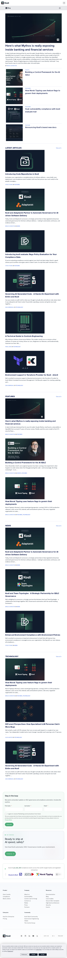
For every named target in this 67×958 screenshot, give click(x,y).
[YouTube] (33, 935)
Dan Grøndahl (9, 307)
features (17, 184)
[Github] (25, 935)
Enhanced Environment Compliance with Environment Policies (32, 635)
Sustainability (28, 896)
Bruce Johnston (12, 65)
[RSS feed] (37, 935)
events (19, 473)
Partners (26, 907)
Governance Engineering (31, 918)
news (18, 226)
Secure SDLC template (52, 901)
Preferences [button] (10, 951)
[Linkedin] (29, 935)
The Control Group (29, 923)
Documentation (50, 894)
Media (26, 903)
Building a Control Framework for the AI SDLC (25, 462)
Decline (33, 954)
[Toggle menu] (64, 3)
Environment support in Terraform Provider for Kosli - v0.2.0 (31, 375)
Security (48, 905)
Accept (42, 954)
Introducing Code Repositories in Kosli (22, 174)
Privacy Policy (8, 820)
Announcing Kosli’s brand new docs (40, 127)
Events (48, 907)
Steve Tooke (9, 184)
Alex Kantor (9, 737)
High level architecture (52, 903)
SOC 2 (53, 935)
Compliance (6, 896)
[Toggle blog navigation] (60, 8)
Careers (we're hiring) (30, 898)
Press (26, 905)
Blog (47, 896)
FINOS (26, 921)
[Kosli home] (6, 936)
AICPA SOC (46, 935)
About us (27, 894)
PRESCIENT (60, 935)
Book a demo (7, 898)
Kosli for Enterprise (8, 916)
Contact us (27, 901)
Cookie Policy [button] (39, 949)
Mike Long (8, 346)
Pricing (5, 918)
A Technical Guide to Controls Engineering (24, 336)
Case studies (50, 898)
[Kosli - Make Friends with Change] (5, 3)
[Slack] (21, 935)
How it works (6, 894)
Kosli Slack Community (31, 916)
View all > (59, 148)
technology (19, 307)
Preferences (24, 954)
